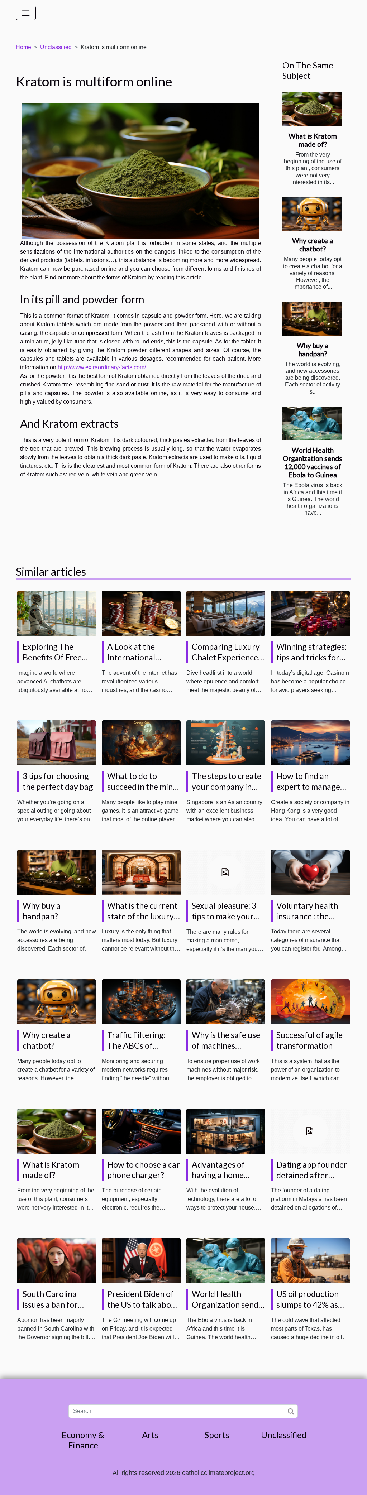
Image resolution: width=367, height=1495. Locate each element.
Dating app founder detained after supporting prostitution (311, 1180)
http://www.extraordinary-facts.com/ (102, 367)
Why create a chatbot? (312, 244)
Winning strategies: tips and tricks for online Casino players (311, 662)
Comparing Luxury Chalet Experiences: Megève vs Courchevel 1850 (227, 662)
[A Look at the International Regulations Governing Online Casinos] (141, 613)
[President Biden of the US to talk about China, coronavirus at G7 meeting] (141, 1260)
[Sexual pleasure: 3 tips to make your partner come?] (225, 872)
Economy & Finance (83, 1439)
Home (23, 47)
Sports (217, 1434)
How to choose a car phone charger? (143, 1169)
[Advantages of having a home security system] (225, 1131)
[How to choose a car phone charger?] (141, 1131)
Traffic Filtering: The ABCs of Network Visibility (139, 1045)
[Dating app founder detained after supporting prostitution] (310, 1131)
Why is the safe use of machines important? (226, 1045)
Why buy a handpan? (312, 349)
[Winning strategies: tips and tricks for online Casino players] (310, 613)
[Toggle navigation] (26, 13)
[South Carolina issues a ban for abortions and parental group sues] (56, 1260)
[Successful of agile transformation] (310, 1001)
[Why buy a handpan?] (312, 318)
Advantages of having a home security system (220, 1175)
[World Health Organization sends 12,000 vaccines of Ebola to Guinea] (312, 423)
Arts (150, 1434)
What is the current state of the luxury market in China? (142, 916)
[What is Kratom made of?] (312, 109)
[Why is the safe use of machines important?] (225, 1001)
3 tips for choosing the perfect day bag (58, 781)
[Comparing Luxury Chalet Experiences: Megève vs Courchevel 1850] (225, 613)
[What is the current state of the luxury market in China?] (141, 872)
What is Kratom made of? (313, 140)
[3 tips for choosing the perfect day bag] (56, 742)
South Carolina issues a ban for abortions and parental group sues (59, 1310)
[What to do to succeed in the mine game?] (141, 742)
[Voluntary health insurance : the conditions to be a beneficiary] (310, 872)
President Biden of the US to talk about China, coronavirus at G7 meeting (143, 1310)
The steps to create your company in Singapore (226, 786)
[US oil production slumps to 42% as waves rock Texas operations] (310, 1260)
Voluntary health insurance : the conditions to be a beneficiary (307, 921)
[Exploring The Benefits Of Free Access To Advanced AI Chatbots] (56, 613)
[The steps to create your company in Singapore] (225, 742)
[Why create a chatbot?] (312, 214)
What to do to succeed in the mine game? (142, 786)
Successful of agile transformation (309, 1040)
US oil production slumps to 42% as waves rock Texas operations (307, 1310)
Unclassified (56, 47)
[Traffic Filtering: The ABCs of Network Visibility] (141, 1001)
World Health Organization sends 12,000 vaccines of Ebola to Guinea (312, 462)
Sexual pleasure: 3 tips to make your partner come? (224, 916)
